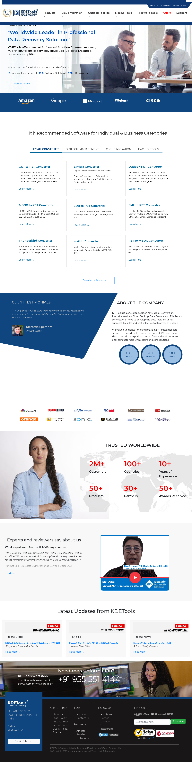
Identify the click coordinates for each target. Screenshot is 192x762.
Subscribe (178, 721)
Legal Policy (59, 718)
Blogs (183, 6)
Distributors (83, 738)
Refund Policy (61, 725)
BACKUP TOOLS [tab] (148, 149)
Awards (176, 6)
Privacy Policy (60, 721)
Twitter (104, 718)
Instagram (106, 728)
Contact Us (82, 718)
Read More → (12, 573)
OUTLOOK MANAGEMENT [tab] (82, 149)
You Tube (105, 725)
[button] (49, 14)
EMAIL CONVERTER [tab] (46, 149)
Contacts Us (165, 6)
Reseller (81, 734)
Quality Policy (60, 728)
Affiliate (80, 730)
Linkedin (105, 721)
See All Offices (23, 741)
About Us (154, 6)
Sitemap (57, 732)
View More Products (95, 280)
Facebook (106, 714)
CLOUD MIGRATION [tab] (118, 149)
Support (81, 714)
